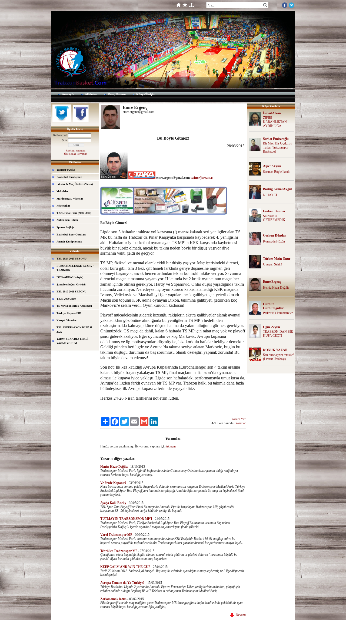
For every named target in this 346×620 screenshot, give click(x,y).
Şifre (64, 140)
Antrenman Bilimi (67, 219)
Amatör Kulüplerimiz (69, 241)
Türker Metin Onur (276, 259)
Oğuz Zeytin (271, 327)
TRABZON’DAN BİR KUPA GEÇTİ (278, 334)
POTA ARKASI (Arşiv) (69, 277)
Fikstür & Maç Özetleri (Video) (74, 184)
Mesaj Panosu (117, 94)
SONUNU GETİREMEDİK (274, 218)
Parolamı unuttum (75, 150)
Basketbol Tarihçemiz (69, 177)
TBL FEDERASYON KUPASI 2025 (74, 329)
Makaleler (62, 191)
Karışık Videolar (66, 320)
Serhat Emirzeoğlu (276, 139)
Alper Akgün (272, 166)
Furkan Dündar (274, 211)
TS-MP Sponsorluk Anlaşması (74, 305)
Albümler (91, 94)
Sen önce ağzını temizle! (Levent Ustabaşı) (278, 357)
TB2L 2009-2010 (66, 298)
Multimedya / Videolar (69, 198)
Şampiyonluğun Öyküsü (71, 284)
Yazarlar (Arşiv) (65, 169)
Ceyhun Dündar (274, 235)
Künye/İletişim (145, 94)
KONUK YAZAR (275, 350)
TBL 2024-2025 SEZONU (71, 258)
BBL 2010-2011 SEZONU (71, 291)
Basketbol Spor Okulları (71, 234)
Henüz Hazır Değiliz (276, 287)
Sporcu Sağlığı (65, 227)
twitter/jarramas (202, 178)
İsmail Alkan (272, 113)
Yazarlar (240, 423)
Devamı (240, 615)
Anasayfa (68, 94)
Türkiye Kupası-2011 (68, 313)
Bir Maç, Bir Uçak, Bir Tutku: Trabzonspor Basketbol (277, 147)
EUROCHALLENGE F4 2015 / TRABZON (75, 268)
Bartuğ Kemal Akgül (277, 189)
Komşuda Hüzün (274, 241)
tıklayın (171, 446)
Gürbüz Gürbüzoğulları (273, 306)
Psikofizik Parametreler (278, 313)
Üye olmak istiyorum (75, 153)
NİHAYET (270, 195)
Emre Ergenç (272, 282)
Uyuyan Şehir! (272, 264)
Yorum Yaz (238, 419)
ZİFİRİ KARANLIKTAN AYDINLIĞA (275, 122)
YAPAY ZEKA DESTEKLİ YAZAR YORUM (72, 341)
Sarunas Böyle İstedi (276, 172)
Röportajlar (63, 205)
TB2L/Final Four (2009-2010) (73, 212)
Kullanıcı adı (60, 135)
